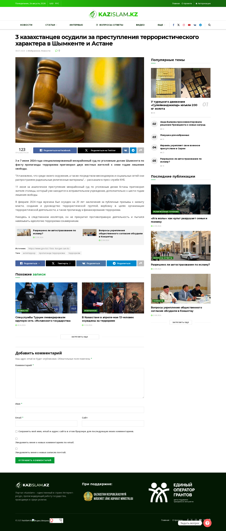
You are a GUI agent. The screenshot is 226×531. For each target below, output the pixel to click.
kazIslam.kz (27, 520)
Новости (26, 25)
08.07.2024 (20, 50)
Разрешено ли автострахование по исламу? (180, 264)
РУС (57, 3)
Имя (18, 403)
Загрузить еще (79, 337)
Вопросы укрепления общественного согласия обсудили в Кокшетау (121, 233)
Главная (176, 3)
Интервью (76, 25)
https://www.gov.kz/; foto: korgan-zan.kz (49, 248)
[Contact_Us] (207, 523)
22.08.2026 (38, 237)
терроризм (74, 253)
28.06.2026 (21, 325)
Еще (160, 25)
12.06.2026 (87, 325)
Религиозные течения (166, 211)
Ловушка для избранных (174, 135)
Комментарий (24, 365)
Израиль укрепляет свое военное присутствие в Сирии (180, 147)
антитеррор (29, 253)
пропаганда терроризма (52, 253)
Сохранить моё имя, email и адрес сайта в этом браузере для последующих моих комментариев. (76, 431)
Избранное (34, 50)
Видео (140, 25)
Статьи (50, 25)
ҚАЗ (51, 3)
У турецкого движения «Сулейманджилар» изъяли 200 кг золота (174, 105)
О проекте (187, 3)
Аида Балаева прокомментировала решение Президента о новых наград (182, 123)
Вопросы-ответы (111, 25)
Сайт (85, 417)
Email (19, 417)
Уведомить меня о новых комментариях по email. (44, 442)
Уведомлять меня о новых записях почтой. (40, 452)
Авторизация (204, 3)
